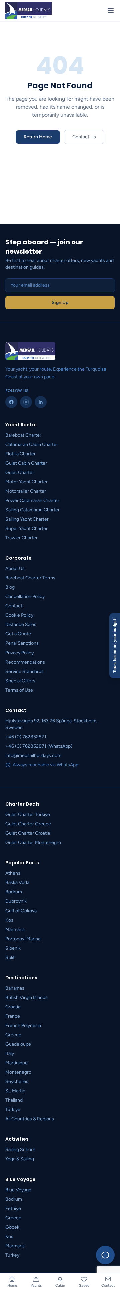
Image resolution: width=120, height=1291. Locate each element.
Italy (9, 1053)
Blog (10, 587)
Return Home (38, 137)
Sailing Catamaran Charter (32, 510)
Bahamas (14, 988)
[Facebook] (11, 402)
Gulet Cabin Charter (26, 463)
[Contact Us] (105, 1255)
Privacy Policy (19, 653)
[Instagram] (26, 402)
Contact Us (84, 137)
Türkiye (12, 1109)
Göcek (12, 1227)
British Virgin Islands (26, 997)
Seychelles (16, 1081)
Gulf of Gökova (21, 911)
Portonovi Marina (22, 939)
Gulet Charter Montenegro (33, 842)
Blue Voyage (18, 1190)
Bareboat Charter (23, 435)
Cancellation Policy (25, 596)
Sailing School (20, 1149)
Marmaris (15, 929)
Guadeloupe (18, 1044)
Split (10, 957)
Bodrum (13, 892)
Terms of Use (19, 690)
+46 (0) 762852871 (25, 737)
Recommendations (25, 662)
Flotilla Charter (20, 454)
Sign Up (60, 302)
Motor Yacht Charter (26, 482)
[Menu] (110, 10)
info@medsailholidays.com (33, 755)
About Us (15, 568)
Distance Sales (20, 624)
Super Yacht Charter (26, 528)
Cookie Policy (19, 615)
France (12, 1016)
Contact (13, 606)
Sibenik (13, 948)
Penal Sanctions (22, 643)
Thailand (14, 1100)
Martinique (16, 1063)
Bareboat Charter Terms (30, 578)
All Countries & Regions (29, 1119)
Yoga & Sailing (19, 1159)
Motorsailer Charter (25, 491)
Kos (9, 920)
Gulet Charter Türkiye (27, 814)
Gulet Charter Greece (28, 824)
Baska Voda (17, 882)
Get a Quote (18, 634)
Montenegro (18, 1072)
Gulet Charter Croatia (27, 833)
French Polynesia (23, 1025)
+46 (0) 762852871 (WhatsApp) (38, 746)
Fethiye (13, 1208)
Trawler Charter (21, 538)
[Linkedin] (41, 402)
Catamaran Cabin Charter (31, 444)
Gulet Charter (19, 472)
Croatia (12, 1007)
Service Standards (24, 671)
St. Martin (15, 1091)
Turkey (12, 1255)
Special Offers (20, 681)
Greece (13, 1035)
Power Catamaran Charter (32, 500)
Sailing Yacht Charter (27, 519)
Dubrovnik (16, 901)
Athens (12, 873)
